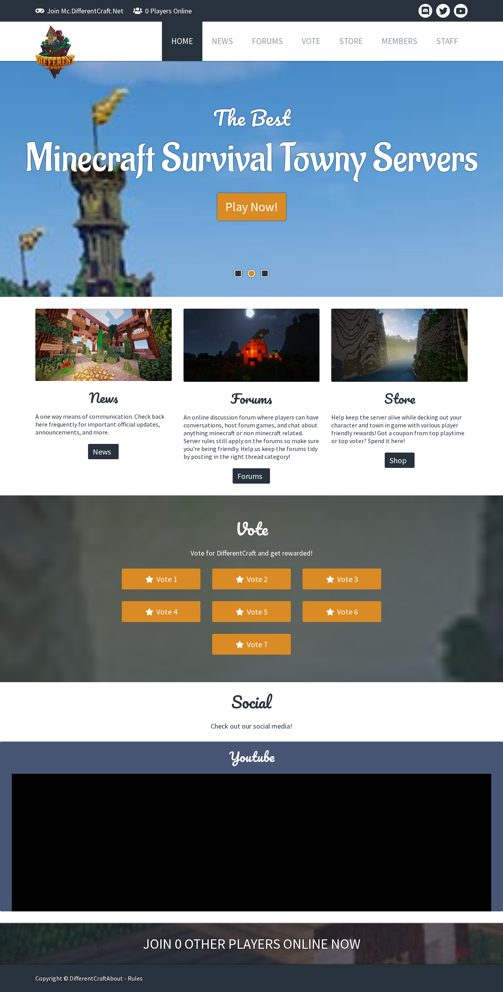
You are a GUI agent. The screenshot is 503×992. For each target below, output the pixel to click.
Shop (398, 460)
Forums (250, 476)
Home (182, 41)
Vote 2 (256, 579)
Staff (447, 41)
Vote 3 (347, 579)
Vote (311, 41)
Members (399, 41)
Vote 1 (166, 579)
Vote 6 (347, 612)
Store (351, 41)
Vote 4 (166, 612)
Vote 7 (256, 644)
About (114, 978)
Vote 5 (256, 612)
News (222, 41)
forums (267, 41)
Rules (135, 978)
